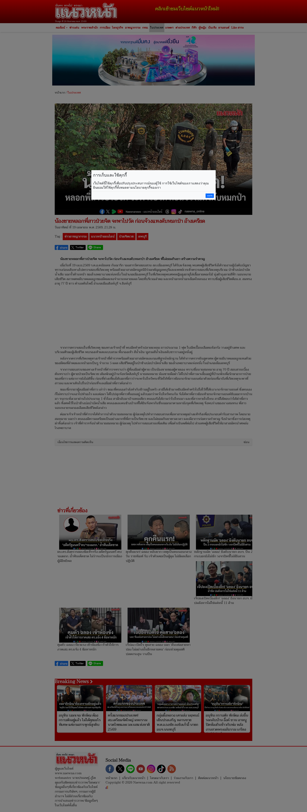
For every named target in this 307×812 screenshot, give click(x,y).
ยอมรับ (209, 196)
